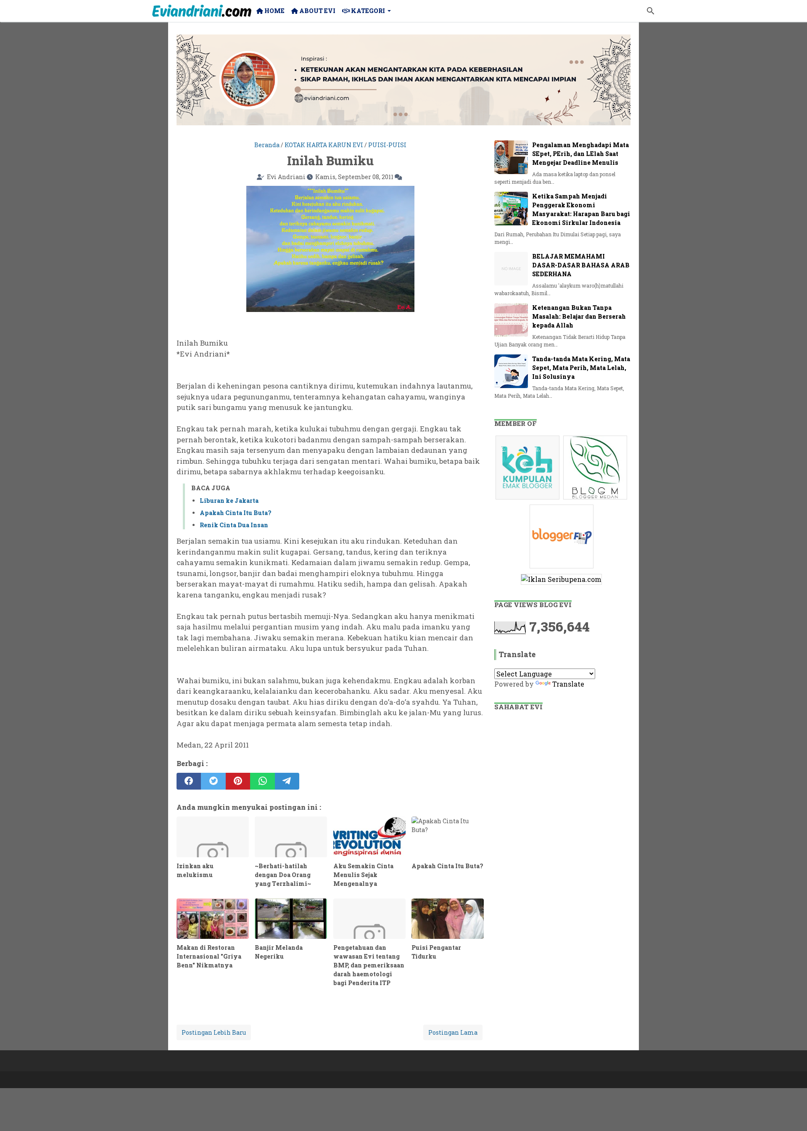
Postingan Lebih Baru (214, 1032)
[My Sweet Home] (201, 11)
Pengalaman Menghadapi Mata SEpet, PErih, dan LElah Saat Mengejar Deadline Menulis (580, 153)
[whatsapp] (262, 781)
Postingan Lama (452, 1032)
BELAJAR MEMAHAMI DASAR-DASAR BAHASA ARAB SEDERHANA (581, 265)
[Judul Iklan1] (529, 498)
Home (274, 11)
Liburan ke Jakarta (229, 501)
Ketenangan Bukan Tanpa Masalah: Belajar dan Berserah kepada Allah (579, 316)
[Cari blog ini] (651, 11)
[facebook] (189, 781)
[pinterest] (238, 781)
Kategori (367, 11)
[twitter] (213, 781)
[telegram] (287, 781)
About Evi (316, 11)
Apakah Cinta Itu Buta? (235, 513)
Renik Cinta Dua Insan (234, 525)
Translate (568, 683)
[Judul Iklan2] (596, 498)
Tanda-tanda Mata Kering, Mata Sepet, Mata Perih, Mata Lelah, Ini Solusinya (581, 368)
